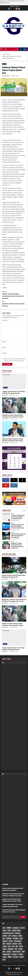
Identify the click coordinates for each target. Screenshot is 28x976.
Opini (12, 513)
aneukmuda (15, 928)
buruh (9, 930)
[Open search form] (17, 49)
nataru (4, 946)
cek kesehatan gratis (8, 933)
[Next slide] (25, 510)
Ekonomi (5, 936)
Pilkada (20, 949)
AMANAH (9, 928)
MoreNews (10, 974)
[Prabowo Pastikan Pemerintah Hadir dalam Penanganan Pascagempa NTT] (14, 565)
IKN (9, 936)
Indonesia (14, 936)
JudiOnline (9, 938)
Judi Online (15, 938)
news (9, 946)
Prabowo (9, 951)
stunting (20, 954)
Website (4, 353)
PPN (4, 951)
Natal (20, 944)
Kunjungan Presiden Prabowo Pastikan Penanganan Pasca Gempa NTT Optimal (12, 416)
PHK (16, 949)
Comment (5, 320)
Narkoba (9, 944)
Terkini (4, 957)
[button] (1, 49)
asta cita (22, 928)
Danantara (17, 933)
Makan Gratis (18, 941)
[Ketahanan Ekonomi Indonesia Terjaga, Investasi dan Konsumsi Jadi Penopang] (14, 429)
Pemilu (4, 949)
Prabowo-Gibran (16, 951)
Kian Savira (6, 75)
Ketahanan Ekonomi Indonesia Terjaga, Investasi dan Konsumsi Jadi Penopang (12, 440)
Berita (4, 64)
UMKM (9, 957)
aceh (4, 928)
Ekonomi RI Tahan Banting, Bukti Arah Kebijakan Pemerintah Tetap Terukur (6, 517)
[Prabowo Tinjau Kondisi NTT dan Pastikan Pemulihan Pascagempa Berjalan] (14, 381)
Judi (4, 938)
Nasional (15, 944)
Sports (10, 965)
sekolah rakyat (6, 954)
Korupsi (11, 941)
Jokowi (20, 936)
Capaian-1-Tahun (16, 930)
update (21, 957)
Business (4, 965)
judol (21, 938)
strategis (14, 954)
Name (4, 341)
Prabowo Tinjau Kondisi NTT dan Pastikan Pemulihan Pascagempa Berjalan (13, 392)
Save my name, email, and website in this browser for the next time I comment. (14, 360)
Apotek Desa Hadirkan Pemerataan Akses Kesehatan (13, 304)
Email (4, 347)
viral (4, 959)
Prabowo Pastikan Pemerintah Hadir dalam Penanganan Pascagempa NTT (6, 526)
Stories (15, 965)
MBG (4, 944)
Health (19, 965)
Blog (23, 965)
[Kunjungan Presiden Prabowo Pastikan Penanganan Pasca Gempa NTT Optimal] (14, 405)
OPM (17, 946)
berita (4, 930)
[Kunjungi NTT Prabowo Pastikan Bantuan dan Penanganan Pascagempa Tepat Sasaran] (14, 589)
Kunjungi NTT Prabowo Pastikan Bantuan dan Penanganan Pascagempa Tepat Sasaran (6, 536)
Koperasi (5, 941)
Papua (21, 946)
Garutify (14, 39)
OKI (13, 946)
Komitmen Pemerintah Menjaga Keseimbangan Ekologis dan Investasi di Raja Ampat (13, 295)
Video (25, 49)
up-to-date (15, 957)
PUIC (23, 951)
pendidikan (10, 949)
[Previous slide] (23, 510)
